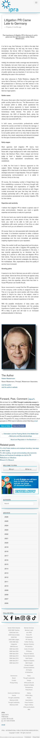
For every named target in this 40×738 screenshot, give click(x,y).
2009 (6, 590)
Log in (12, 469)
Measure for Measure (7, 460)
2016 (6, 560)
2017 (6, 555)
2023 (6, 530)
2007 (6, 599)
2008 (6, 594)
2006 (6, 603)
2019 (6, 547)
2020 (6, 542)
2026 (6, 517)
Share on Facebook (19, 426)
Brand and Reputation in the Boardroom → (24, 440)
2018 (6, 551)
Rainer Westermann (8, 378)
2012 (6, 577)
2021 (6, 538)
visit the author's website (9, 387)
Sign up (29, 469)
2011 (6, 581)
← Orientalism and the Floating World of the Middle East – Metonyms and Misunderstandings (20, 435)
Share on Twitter (6, 426)
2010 (6, 586)
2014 (6, 568)
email (36, 421)
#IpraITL (32, 399)
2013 (6, 573)
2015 (6, 564)
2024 (6, 525)
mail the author (6, 385)
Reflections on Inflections (8, 458)
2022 (6, 534)
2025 (6, 521)
